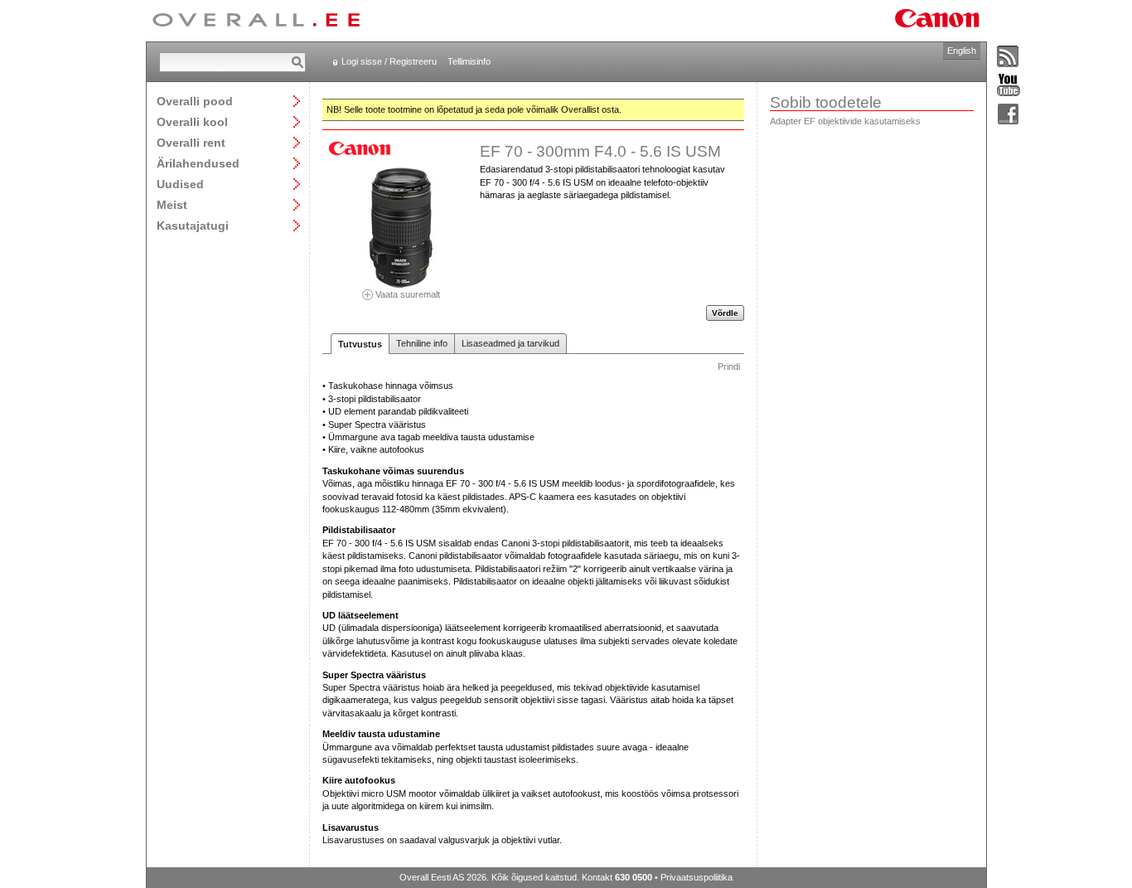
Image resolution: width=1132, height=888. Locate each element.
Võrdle (725, 313)
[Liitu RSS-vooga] (1008, 57)
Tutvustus (360, 344)
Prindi (729, 366)
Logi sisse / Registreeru (389, 61)
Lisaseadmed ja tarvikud (510, 343)
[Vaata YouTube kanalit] (1008, 86)
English (961, 51)
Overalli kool (192, 121)
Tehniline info (421, 343)
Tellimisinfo (469, 61)
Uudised (180, 183)
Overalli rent (191, 142)
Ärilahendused (198, 163)
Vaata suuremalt (406, 293)
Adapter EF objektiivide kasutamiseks (845, 121)
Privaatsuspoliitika (696, 877)
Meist (172, 204)
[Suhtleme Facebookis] (1008, 115)
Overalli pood (195, 101)
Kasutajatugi (193, 225)
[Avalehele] (256, 20)
